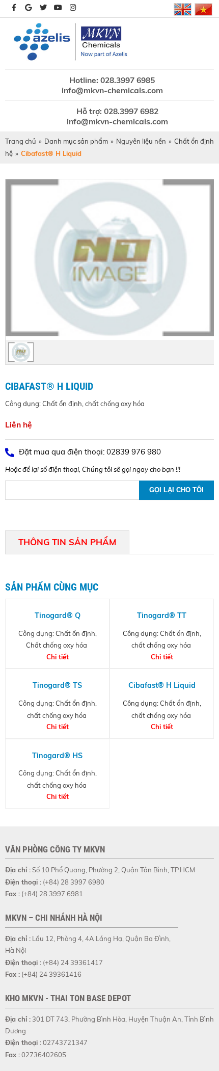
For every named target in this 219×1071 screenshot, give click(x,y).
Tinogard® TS (57, 685)
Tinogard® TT (161, 615)
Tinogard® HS (57, 755)
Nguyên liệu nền (141, 141)
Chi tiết (57, 657)
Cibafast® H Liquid (162, 685)
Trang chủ (20, 141)
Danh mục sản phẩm (76, 141)
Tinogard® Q (57, 615)
